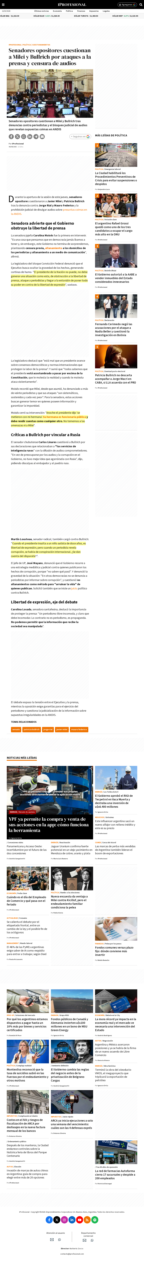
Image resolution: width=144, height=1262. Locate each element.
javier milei (61, 729)
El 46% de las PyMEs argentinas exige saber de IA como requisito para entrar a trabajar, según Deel (27, 950)
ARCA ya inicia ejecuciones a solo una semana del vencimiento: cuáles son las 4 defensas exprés (72, 1124)
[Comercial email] (84, 1240)
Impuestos (94, 11)
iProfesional (15, 45)
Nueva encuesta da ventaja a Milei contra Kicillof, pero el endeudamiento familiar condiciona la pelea (69, 902)
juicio (74, 588)
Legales (106, 11)
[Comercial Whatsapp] (92, 1240)
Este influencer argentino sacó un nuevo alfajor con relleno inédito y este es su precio (115, 824)
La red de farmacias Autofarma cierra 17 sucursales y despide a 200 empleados (115, 1174)
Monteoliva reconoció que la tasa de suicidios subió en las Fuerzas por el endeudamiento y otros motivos (27, 1075)
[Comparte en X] (17, 136)
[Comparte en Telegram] (36, 136)
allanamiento (54, 248)
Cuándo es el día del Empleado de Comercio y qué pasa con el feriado (26, 900)
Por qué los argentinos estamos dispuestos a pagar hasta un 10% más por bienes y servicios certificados (27, 1024)
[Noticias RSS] (87, 1219)
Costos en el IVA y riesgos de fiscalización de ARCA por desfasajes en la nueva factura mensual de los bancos (26, 1125)
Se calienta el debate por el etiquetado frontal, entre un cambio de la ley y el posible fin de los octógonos (27, 927)
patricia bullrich (32, 729)
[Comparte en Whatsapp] (23, 136)
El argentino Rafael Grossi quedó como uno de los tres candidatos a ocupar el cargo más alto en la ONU (113, 229)
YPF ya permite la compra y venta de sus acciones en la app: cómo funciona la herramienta (49, 824)
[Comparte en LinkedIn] (29, 136)
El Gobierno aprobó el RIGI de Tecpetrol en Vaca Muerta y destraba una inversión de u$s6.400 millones (114, 801)
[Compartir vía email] (42, 136)
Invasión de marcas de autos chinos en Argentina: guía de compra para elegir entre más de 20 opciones (27, 1174)
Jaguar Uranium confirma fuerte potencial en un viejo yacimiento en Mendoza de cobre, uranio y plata (71, 850)
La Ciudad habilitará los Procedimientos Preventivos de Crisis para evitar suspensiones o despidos (116, 178)
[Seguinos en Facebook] (49, 1219)
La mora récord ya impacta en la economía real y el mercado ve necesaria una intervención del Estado (115, 1024)
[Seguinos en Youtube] (79, 1219)
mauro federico (79, 729)
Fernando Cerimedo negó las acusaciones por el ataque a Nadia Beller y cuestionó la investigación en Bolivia (113, 329)
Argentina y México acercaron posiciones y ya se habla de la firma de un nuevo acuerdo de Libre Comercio (115, 1050)
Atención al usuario (55, 1233)
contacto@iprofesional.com (72, 1254)
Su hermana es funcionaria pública (64, 417)
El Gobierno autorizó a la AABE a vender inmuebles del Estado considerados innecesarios (116, 278)
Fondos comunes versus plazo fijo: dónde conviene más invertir (114, 951)
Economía (57, 11)
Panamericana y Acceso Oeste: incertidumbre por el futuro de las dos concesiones (27, 850)
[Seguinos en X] (56, 1219)
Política (69, 11)
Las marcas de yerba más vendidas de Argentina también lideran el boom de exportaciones (115, 850)
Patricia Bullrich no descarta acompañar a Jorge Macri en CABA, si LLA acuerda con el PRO (115, 379)
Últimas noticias (41, 11)
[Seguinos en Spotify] (94, 1219)
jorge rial (47, 729)
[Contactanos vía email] (52, 1239)
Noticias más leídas (22, 758)
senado (16, 729)
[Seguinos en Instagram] (64, 1219)
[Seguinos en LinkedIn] (72, 1219)
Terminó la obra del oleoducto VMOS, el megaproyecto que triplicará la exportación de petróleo (113, 1075)
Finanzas (81, 11)
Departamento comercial (88, 1235)
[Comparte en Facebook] (11, 136)
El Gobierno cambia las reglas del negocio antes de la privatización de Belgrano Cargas (70, 1075)
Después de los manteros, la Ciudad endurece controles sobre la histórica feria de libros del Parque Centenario (28, 1151)
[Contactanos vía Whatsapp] (59, 1239)
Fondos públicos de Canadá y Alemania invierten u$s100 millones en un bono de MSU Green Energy (69, 1024)
